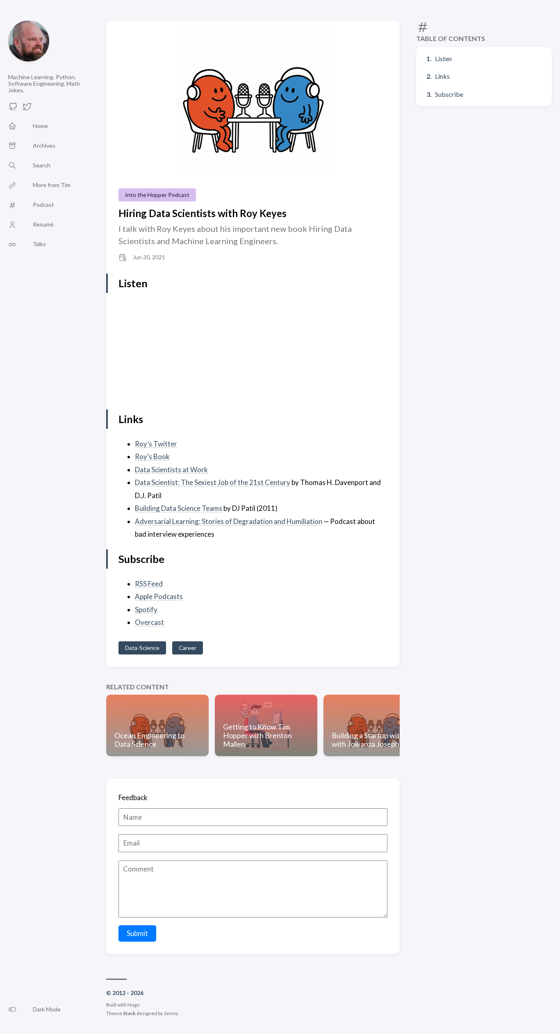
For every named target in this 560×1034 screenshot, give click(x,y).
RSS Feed (149, 583)
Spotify (146, 609)
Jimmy (171, 1013)
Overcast (149, 622)
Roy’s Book (152, 456)
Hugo (133, 1005)
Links (442, 76)
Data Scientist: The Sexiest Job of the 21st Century (212, 482)
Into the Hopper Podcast (157, 194)
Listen (443, 58)
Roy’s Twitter (156, 443)
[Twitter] (27, 109)
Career (187, 647)
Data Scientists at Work (171, 469)
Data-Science (142, 647)
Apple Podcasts (159, 596)
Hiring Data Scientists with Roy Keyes (202, 213)
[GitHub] (13, 109)
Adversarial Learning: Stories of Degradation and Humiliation (228, 521)
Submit (137, 933)
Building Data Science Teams (178, 508)
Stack (129, 1013)
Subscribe (449, 94)
